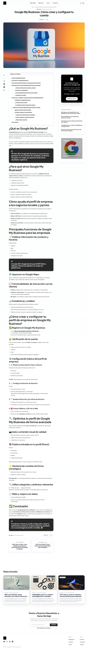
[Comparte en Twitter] (4, 81)
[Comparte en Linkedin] (4, 87)
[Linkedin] (12, 641)
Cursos (70, 644)
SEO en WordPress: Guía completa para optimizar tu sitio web (70, 117)
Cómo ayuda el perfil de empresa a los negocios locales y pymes (26, 82)
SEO (47, 19)
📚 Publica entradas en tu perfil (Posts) (23, 112)
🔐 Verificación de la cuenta (21, 102)
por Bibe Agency (66, 153)
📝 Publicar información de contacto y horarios (25, 87)
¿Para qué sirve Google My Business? (20, 80)
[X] (7, 641)
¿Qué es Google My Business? (18, 78)
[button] (82, 3)
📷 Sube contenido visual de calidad (23, 109)
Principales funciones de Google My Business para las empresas (26, 85)
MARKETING (41, 19)
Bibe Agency (71, 639)
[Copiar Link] (4, 90)
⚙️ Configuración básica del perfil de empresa (25, 105)
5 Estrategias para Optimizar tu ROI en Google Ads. (71, 155)
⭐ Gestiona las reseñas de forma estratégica (25, 114)
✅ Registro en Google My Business (22, 100)
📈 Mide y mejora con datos (21, 119)
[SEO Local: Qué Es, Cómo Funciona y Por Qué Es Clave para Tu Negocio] (42, 546)
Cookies (82, 644)
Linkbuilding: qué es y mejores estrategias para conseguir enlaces (71, 126)
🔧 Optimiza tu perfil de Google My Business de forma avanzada (26, 107)
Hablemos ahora (71, 98)
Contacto (82, 639)
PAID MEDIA (66, 140)
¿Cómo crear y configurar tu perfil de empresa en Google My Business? (27, 97)
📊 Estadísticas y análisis (20, 95)
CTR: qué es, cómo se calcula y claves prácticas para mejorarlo (71, 121)
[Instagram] (9, 641)
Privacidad (82, 642)
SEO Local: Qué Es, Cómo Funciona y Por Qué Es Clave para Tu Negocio (71, 130)
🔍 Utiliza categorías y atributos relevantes (24, 117)
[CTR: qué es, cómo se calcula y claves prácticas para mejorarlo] (71, 582)
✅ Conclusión (15, 122)
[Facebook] (4, 641)
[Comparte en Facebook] (4, 84)
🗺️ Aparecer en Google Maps (21, 90)
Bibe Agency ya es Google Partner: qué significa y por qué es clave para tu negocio (70, 113)
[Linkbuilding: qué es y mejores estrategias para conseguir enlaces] (44, 582)
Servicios (71, 642)
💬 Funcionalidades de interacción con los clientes (26, 92)
